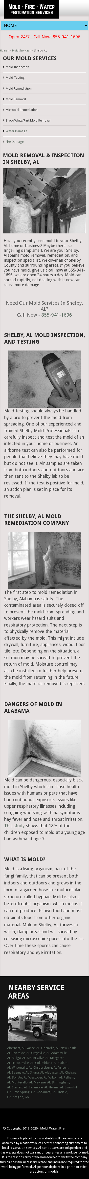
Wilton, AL (55, 1077)
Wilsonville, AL (22, 1067)
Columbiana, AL (46, 1063)
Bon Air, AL (19, 1077)
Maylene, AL (42, 1082)
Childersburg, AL (45, 1067)
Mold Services (20, 50)
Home (3, 50)
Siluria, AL (37, 1072)
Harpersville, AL (23, 1063)
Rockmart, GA (46, 1092)
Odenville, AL (50, 1048)
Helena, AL (56, 1087)
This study (14, 825)
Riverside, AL (21, 1053)
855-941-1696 (56, 315)
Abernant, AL (16, 1048)
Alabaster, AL (54, 1072)
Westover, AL (37, 1077)
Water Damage (16, 131)
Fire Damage (15, 142)
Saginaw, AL (20, 1072)
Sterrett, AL (19, 1087)
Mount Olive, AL (38, 1058)
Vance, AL (33, 1048)
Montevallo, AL (22, 1082)
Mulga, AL (19, 1058)
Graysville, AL (40, 1053)
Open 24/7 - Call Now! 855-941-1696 (44, 36)
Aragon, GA (21, 1097)
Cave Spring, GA (24, 1092)
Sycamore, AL (38, 1087)
